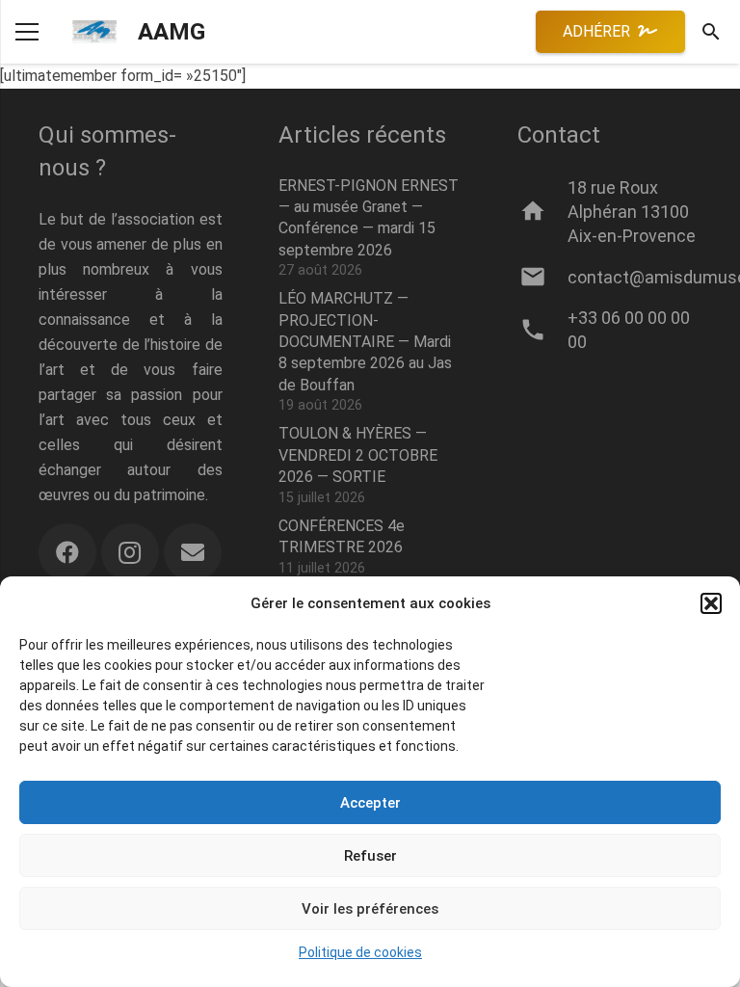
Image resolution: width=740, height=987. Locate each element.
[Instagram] (130, 552)
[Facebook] (67, 552)
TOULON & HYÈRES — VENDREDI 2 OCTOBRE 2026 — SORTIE (357, 455)
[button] (711, 603)
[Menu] (27, 32)
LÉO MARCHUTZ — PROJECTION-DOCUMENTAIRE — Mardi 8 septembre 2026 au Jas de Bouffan (365, 341)
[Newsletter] (193, 552)
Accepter (370, 803)
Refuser (370, 856)
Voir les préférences (370, 909)
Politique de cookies (360, 952)
